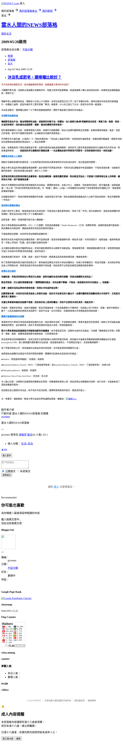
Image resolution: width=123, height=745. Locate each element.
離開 (18, 738)
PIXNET (37, 700)
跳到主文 (6, 33)
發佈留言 (7, 475)
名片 (10, 63)
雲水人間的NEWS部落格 (29, 25)
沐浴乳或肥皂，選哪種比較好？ (35, 77)
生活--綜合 (27, 443)
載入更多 (7, 455)
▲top (4, 449)
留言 (29, 434)
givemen (5, 416)
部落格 (11, 59)
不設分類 (27, 49)
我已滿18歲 (8, 738)
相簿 (10, 56)
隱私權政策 (79, 700)
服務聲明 (92, 700)
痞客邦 (23, 434)
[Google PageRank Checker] (16, 598)
